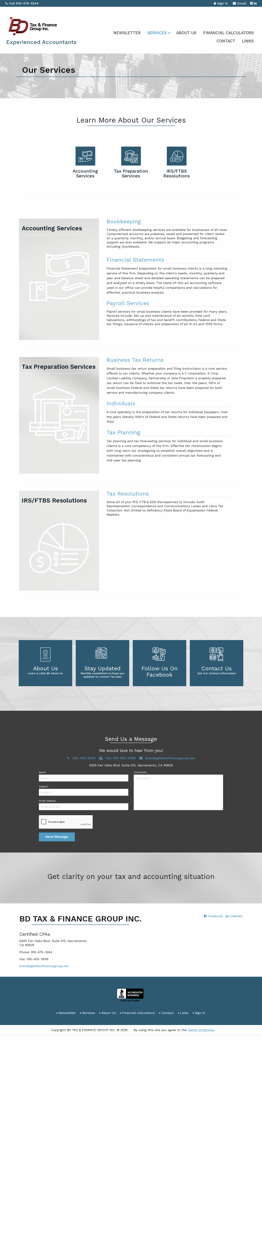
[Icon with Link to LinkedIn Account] (255, 3)
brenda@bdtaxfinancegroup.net (44, 966)
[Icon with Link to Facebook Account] (251, 3)
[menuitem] (127, 32)
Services (157, 32)
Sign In (222, 3)
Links (248, 41)
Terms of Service (201, 1030)
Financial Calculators (228, 32)
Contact (226, 41)
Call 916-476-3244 (23, 3)
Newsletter (127, 32)
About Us (186, 32)
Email (241, 3)
